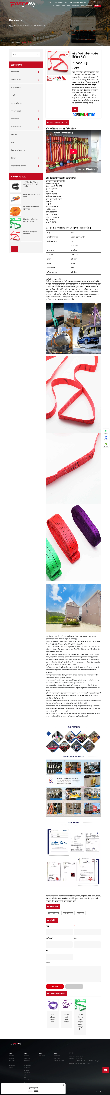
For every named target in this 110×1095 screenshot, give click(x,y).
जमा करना (55, 986)
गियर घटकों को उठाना (18, 150)
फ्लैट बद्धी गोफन (68, 913)
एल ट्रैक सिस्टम (16, 103)
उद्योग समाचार (57, 1058)
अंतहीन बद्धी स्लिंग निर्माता (66, 1018)
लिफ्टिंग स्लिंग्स (18, 42)
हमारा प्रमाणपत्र (12, 1063)
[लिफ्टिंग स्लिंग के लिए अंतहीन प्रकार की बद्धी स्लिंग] (15, 224)
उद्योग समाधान (42, 1055)
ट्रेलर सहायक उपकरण (18, 166)
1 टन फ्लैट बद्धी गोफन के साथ (53, 1018)
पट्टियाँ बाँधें (15, 72)
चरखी (13, 95)
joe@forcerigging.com (77, 1058)
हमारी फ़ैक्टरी (11, 1058)
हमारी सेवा (11, 1067)
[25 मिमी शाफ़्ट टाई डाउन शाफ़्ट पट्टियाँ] (15, 199)
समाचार (82, 5)
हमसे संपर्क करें (89, 5)
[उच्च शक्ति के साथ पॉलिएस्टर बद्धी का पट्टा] (15, 211)
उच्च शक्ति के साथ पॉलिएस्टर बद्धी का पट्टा (31, 208)
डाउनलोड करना (75, 5)
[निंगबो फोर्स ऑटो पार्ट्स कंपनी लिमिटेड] (23, 4)
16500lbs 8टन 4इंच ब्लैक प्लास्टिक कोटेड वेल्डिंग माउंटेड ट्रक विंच (31, 184)
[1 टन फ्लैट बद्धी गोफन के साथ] (52, 1005)
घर (53, 5)
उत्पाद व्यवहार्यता (12, 1060)
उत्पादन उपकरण (12, 1065)
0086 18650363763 (77, 1056)
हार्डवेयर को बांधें (16, 80)
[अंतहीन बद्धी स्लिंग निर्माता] (66, 1005)
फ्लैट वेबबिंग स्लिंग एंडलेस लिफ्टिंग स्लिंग (30, 233)
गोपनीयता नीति (98, 1091)
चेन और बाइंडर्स (16, 111)
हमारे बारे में (58, 5)
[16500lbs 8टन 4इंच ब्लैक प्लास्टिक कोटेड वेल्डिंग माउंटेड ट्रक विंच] (15, 186)
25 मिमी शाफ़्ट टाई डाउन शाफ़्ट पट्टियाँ (31, 196)
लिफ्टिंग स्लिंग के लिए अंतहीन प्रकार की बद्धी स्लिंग (30, 220)
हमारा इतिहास (11, 1055)
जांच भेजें (97, 6)
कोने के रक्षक (15, 119)
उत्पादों (63, 5)
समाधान (68, 5)
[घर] (10, 42)
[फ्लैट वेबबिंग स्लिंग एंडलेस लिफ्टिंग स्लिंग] (15, 236)
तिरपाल (13, 158)
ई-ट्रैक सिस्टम (16, 88)
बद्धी (12, 142)
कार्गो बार (14, 135)
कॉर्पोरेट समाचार (57, 1055)
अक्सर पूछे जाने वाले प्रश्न (59, 1060)
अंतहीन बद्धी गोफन (53, 913)
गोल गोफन (80, 913)
